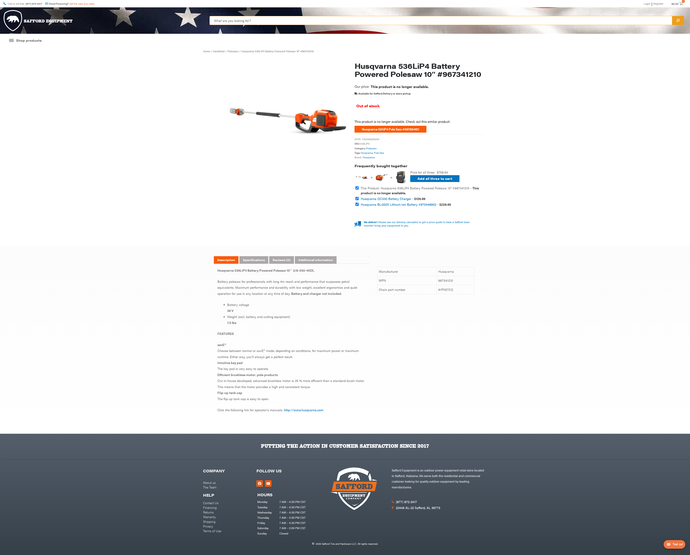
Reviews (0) (282, 260)
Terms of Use (212, 531)
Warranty (209, 517)
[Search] (678, 20)
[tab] (226, 260)
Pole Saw (379, 153)
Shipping (209, 521)
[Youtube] (268, 483)
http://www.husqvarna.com (303, 410)
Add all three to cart (434, 178)
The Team (210, 487)
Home (206, 51)
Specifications (254, 260)
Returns (208, 512)
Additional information (315, 260)
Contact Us (210, 503)
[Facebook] (259, 483)
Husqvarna (367, 153)
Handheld (219, 51)
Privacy (208, 526)
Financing (210, 507)
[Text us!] (674, 545)
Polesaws (233, 51)
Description (226, 260)
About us (209, 482)
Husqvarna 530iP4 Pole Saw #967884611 (390, 129)
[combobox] (441, 20)
